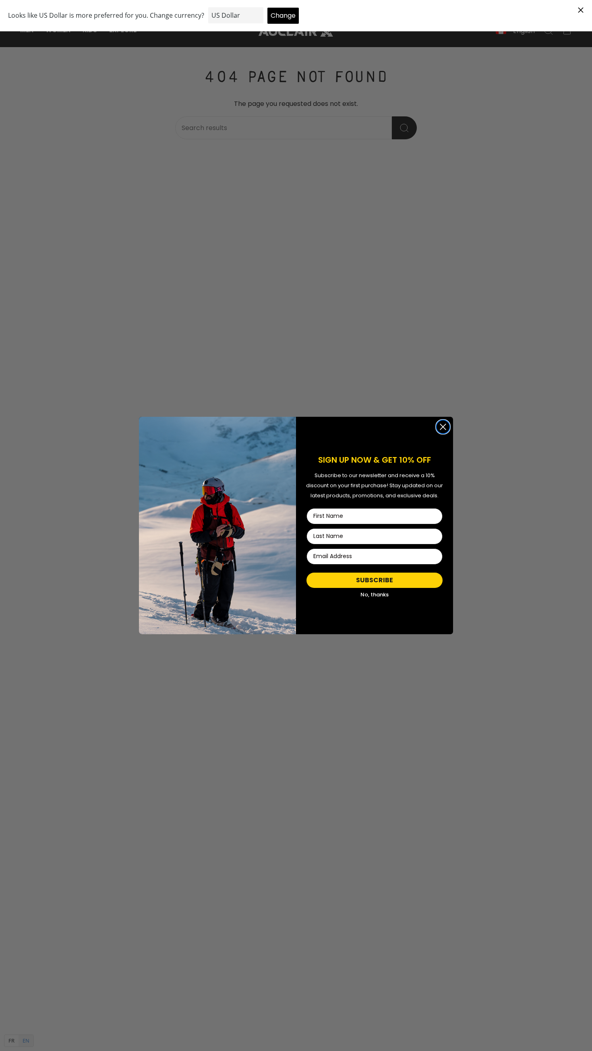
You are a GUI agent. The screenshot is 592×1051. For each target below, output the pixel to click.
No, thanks (374, 594)
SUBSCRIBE (374, 580)
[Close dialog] (443, 427)
